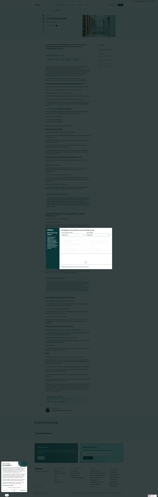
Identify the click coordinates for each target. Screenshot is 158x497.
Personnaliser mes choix (14, 490)
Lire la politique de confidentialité (8, 485)
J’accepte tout (23, 490)
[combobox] (152, 496)
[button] (7, 495)
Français (152, 495)
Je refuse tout (5, 490)
